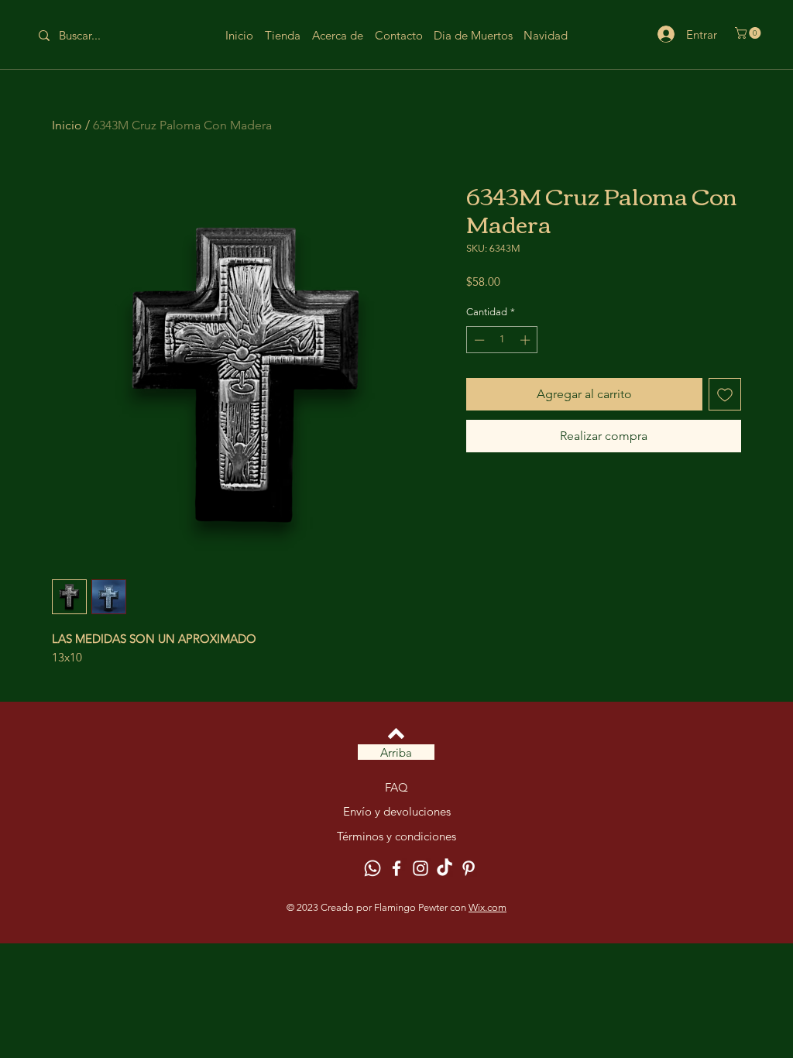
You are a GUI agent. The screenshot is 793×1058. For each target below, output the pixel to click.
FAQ (396, 787)
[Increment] (526, 340)
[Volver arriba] (396, 733)
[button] (749, 33)
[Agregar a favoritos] (725, 394)
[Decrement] (478, 340)
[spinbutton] (502, 340)
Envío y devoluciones (397, 811)
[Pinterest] (468, 868)
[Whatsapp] (372, 868)
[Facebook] (396, 868)
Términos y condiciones (396, 836)
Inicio (67, 125)
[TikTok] (444, 868)
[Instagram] (420, 868)
